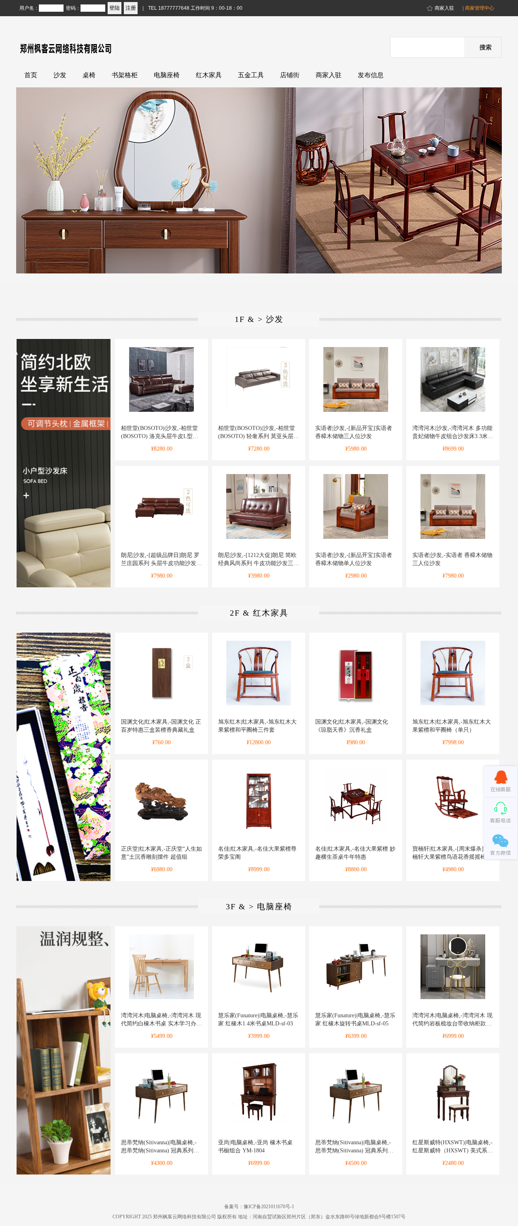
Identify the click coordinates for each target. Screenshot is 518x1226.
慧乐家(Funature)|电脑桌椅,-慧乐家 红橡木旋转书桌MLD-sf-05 (355, 1019)
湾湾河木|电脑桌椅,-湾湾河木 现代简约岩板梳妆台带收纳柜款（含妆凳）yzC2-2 (452, 1020)
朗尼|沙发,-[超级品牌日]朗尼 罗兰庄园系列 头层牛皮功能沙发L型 (160, 559)
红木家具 (209, 75)
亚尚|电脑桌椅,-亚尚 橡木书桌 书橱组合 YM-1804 (255, 1146)
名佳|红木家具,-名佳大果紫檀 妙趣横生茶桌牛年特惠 (355, 853)
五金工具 (251, 75)
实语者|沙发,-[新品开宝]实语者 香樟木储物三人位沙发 (353, 432)
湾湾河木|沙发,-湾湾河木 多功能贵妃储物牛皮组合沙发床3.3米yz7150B (452, 432)
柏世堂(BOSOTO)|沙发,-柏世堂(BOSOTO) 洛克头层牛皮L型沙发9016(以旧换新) (159, 432)
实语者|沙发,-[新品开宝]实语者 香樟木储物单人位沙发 (353, 559)
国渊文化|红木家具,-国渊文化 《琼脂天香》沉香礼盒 (351, 726)
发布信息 (371, 75)
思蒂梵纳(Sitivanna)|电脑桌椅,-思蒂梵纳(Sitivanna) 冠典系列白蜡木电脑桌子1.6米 (354, 1147)
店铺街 (289, 75)
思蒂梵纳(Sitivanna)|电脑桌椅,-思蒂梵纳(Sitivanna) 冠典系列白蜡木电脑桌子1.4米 (160, 1147)
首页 (30, 75)
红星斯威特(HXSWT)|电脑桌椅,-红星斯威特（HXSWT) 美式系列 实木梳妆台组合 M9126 (452, 1147)
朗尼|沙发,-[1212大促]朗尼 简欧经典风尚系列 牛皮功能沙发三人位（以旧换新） (258, 559)
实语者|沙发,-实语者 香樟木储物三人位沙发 (452, 559)
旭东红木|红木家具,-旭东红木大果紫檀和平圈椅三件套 (257, 726)
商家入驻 (444, 8)
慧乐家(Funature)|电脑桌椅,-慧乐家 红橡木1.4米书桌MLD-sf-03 (258, 1019)
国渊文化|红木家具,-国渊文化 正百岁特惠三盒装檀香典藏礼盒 (161, 726)
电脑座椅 (167, 75)
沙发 (59, 75)
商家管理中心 (479, 8)
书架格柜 (125, 75)
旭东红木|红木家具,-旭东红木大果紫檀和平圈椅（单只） (451, 726)
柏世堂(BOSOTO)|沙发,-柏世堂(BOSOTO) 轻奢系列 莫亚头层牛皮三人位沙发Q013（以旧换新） (258, 432)
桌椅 (89, 75)
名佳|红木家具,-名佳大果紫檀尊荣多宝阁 (257, 853)
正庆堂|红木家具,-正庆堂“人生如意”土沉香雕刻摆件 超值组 (161, 853)
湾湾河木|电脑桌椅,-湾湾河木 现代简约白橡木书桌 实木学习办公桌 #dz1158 (161, 1020)
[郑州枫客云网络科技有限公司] (87, 57)
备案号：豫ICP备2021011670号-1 (259, 1206)
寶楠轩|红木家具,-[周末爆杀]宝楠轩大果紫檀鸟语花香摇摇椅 (450, 853)
